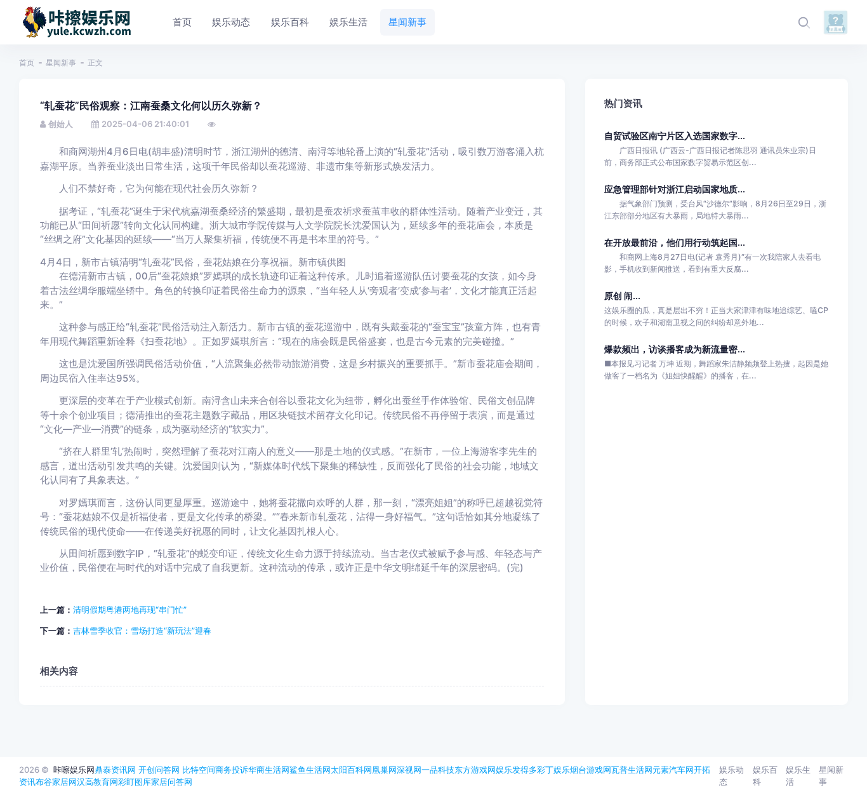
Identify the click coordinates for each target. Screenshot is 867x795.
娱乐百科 (765, 776)
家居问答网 (171, 782)
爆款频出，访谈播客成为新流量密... (674, 349)
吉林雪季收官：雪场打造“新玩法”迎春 (142, 630)
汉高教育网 (97, 782)
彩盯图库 (134, 782)
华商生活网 (268, 770)
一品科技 (437, 770)
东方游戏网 (475, 770)
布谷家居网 (56, 782)
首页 (26, 62)
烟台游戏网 (590, 770)
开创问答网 (159, 770)
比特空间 (198, 770)
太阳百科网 (351, 770)
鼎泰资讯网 (115, 770)
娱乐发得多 (516, 770)
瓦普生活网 (631, 770)
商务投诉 (231, 770)
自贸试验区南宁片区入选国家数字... (674, 135)
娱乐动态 (731, 776)
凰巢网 (384, 770)
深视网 (409, 770)
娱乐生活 (798, 776)
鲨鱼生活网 (310, 770)
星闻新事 (61, 62)
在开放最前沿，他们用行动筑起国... (674, 242)
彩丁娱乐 (553, 770)
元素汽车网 (673, 770)
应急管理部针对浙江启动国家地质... (674, 189)
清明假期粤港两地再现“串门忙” (130, 610)
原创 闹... (622, 295)
